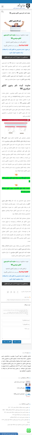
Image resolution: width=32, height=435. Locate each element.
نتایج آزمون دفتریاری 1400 (19, 394)
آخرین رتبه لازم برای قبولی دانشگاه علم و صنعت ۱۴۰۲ (14, 412)
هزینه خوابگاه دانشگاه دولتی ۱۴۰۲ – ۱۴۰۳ (16, 407)
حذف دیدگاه (6, 341)
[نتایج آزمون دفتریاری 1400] (27, 395)
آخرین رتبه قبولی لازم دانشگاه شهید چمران (16, 424)
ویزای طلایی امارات (21, 388)
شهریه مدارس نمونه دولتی (19, 382)
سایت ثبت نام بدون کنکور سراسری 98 (19, 13)
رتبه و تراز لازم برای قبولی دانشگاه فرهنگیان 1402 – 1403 (13, 410)
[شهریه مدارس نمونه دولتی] (27, 383)
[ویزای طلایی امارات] (27, 389)
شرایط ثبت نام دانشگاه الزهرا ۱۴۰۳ (19, 415)
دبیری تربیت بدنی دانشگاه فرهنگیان (17, 417)
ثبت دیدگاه (16, 341)
